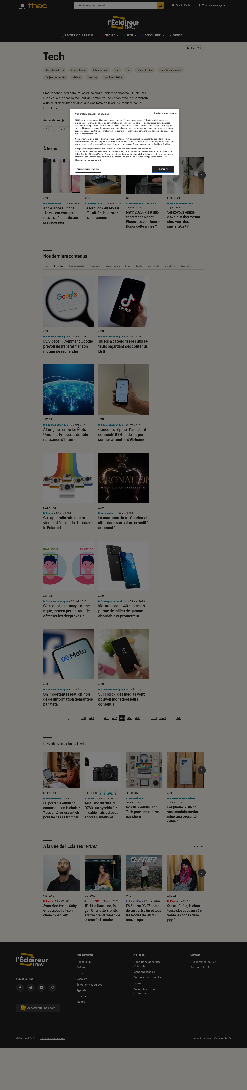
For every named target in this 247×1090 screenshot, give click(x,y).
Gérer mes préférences (88, 169)
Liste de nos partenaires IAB (88, 160)
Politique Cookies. (162, 144)
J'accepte (163, 169)
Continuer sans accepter (165, 113)
